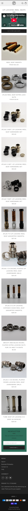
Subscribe (13, 447)
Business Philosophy (7, 464)
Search (3, 461)
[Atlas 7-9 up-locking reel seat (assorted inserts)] (14, 219)
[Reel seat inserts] (14, 47)
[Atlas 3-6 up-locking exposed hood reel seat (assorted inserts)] (14, 291)
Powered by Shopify (14, 507)
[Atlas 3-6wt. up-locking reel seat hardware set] (14, 114)
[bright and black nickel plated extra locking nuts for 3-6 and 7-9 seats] (14, 328)
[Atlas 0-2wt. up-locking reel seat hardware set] (14, 149)
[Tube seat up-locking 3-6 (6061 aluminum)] (14, 402)
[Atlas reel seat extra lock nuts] (14, 80)
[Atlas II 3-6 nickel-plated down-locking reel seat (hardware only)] (14, 365)
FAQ (2, 469)
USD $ (13, 496)
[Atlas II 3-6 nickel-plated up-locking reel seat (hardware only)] (14, 254)
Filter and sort (14, 31)
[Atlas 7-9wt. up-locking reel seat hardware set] (14, 184)
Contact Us (4, 467)
